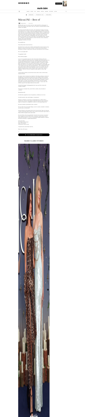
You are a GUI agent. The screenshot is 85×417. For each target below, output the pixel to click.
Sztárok (32, 11)
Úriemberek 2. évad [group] (39, 14)
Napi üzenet (51, 11)
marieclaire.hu (23, 23)
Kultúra (55, 11)
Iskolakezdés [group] (31, 14)
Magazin (28, 11)
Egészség (46, 11)
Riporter (42, 11)
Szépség (38, 11)
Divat (35, 11)
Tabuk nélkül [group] (48, 14)
